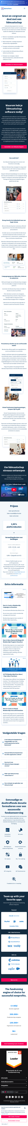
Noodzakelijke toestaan (14, 1120)
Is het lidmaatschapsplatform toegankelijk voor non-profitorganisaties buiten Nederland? (13, 742)
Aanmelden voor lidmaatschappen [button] (14, 64)
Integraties (4, 1085)
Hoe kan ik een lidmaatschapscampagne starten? (12, 764)
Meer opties (4, 1124)
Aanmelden (15, 4)
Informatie (4, 1078)
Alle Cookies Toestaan (14, 1116)
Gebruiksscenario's (7, 1081)
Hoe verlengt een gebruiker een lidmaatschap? (14, 784)
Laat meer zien (5, 1114)
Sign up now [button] (14, 980)
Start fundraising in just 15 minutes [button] (14, 1044)
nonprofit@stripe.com (19, 572)
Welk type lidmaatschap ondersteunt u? (12, 774)
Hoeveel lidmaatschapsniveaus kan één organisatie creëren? (14, 753)
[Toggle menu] (24, 8)
